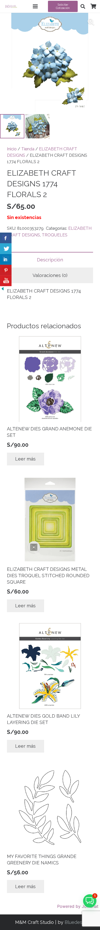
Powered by (77, 906)
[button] (83, 6)
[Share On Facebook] (6, 238)
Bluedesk (75, 922)
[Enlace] (11, 6)
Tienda (27, 149)
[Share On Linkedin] (6, 259)
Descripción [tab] (50, 259)
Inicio (12, 149)
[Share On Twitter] (6, 248)
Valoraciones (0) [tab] (50, 275)
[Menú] (35, 6)
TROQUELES (54, 235)
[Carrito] (93, 6)
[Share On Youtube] (6, 280)
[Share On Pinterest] (6, 270)
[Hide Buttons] (2, 289)
